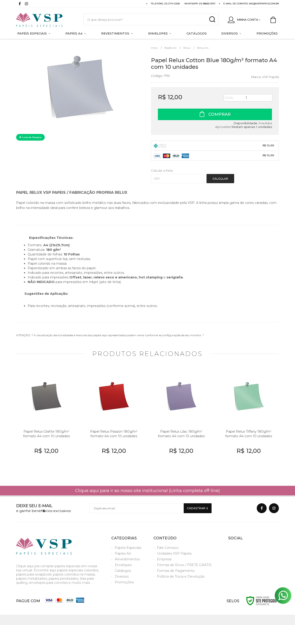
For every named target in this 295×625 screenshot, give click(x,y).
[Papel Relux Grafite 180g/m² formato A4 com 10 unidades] (46, 419)
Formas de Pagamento (176, 571)
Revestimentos (127, 559)
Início (154, 47)
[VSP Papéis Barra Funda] (45, 19)
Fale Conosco (168, 548)
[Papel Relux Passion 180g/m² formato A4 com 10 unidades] (114, 419)
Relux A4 (203, 47)
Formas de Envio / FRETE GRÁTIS (184, 565)
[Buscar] (212, 19)
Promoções (124, 582)
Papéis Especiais (128, 548)
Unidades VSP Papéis (174, 553)
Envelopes (123, 565)
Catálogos (123, 571)
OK (220, 178)
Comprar (219, 114)
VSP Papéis (270, 77)
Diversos (122, 576)
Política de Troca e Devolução (181, 576)
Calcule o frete (162, 170)
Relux (186, 47)
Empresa (164, 559)
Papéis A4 (170, 47)
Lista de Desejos (31, 137)
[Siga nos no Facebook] (19, 4)
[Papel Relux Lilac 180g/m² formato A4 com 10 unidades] (181, 419)
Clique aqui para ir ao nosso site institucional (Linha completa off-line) (147, 490)
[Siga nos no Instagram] (26, 4)
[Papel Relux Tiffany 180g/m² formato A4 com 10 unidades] (248, 419)
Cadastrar (196, 508)
